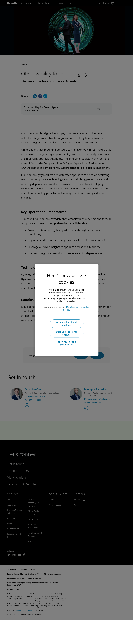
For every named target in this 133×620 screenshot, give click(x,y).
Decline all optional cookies (66, 333)
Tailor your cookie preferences (66, 343)
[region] (66, 310)
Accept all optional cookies (66, 323)
